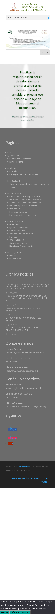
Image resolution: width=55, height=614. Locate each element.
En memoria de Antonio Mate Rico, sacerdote (23, 318)
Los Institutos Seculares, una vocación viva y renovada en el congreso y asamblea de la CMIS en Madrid (27, 286)
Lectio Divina (15, 224)
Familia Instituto (16, 161)
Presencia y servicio (18, 212)
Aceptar (4, 612)
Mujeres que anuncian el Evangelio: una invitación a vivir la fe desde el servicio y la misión (27, 298)
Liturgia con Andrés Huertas (21, 246)
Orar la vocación (16, 239)
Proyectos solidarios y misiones (23, 215)
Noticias (12, 255)
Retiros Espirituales (18, 230)
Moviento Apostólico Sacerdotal (23, 205)
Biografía (13, 171)
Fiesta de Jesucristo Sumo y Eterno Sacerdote (23, 309)
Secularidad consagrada (20, 158)
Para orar (13, 236)
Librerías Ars (15, 208)
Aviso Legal (17, 478)
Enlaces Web (15, 258)
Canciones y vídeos (18, 243)
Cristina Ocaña (24, 467)
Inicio (9, 152)
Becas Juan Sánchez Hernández (23, 174)
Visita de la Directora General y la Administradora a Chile (22, 328)
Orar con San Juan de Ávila (21, 233)
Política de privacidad (19, 612)
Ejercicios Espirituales (18, 227)
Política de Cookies (31, 478)
